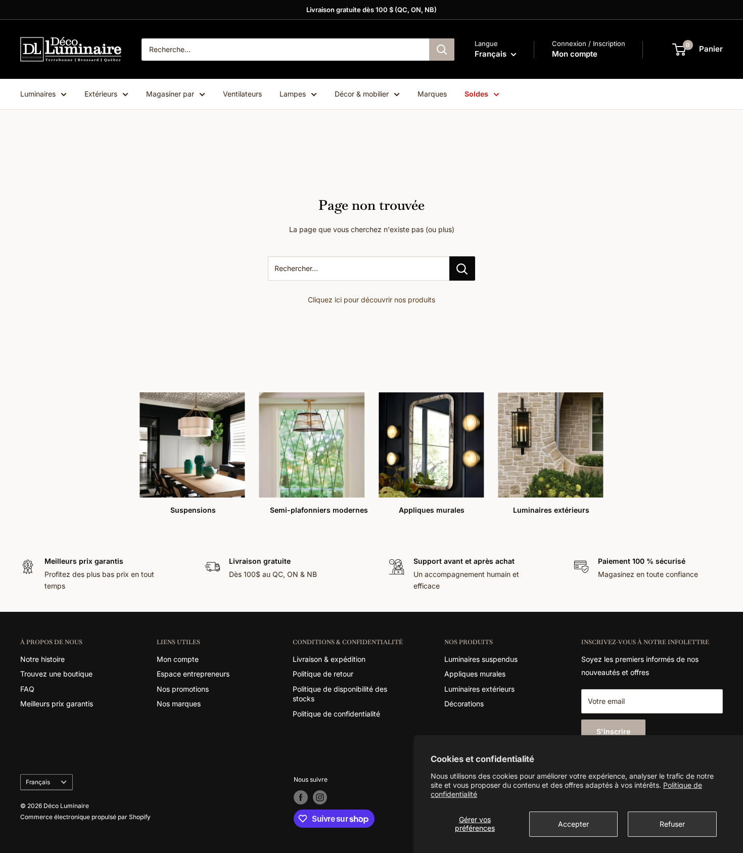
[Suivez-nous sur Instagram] (320, 797)
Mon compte (574, 54)
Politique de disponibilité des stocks (340, 694)
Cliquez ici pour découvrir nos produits (371, 299)
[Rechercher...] (462, 268)
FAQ (27, 689)
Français (38, 782)
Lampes (293, 93)
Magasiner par (170, 93)
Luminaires (38, 93)
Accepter (573, 824)
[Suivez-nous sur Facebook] (301, 797)
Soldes (476, 93)
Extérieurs (100, 93)
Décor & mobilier (362, 93)
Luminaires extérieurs (479, 689)
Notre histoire (42, 659)
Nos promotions (183, 689)
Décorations (464, 703)
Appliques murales (474, 673)
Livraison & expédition (329, 659)
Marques (432, 93)
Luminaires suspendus (481, 659)
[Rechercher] (441, 49)
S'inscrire (613, 731)
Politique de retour (323, 673)
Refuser (672, 824)
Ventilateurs (242, 93)
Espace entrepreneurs (193, 673)
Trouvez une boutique (56, 673)
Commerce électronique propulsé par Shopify (85, 817)
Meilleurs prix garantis (56, 703)
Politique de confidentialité (336, 713)
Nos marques (179, 703)
